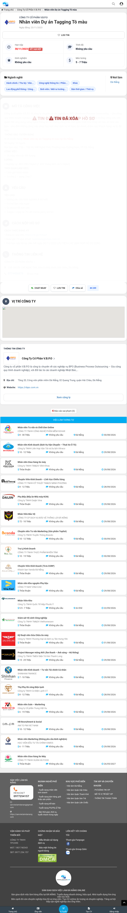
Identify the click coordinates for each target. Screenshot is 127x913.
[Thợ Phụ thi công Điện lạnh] (8, 689)
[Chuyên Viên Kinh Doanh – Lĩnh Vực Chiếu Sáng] (8, 481)
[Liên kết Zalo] (68, 852)
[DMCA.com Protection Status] (47, 858)
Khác (75, 83)
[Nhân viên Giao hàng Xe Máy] (8, 758)
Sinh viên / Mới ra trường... (53, 89)
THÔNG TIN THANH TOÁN (106, 798)
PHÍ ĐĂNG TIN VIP (102, 790)
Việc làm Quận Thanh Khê (78, 794)
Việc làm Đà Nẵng (74, 786)
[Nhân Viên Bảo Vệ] (8, 516)
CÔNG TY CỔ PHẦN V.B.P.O (33, 17)
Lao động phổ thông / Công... (20, 89)
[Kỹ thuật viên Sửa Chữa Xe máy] (8, 639)
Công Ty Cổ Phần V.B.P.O (29, 10)
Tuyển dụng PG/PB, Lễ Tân (50, 808)
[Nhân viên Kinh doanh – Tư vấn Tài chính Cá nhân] (8, 673)
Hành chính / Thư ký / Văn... (20, 83)
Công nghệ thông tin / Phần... (53, 83)
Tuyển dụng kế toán (47, 804)
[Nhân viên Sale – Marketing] (8, 706)
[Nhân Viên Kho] (8, 598)
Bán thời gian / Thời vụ (82, 89)
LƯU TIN (65, 35)
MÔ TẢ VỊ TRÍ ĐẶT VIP (104, 794)
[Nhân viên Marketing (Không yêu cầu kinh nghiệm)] (8, 741)
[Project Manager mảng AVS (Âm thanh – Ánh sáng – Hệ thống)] (8, 654)
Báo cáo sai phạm (64, 411)
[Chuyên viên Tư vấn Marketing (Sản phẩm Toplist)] (8, 533)
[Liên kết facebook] (68, 843)
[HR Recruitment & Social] (8, 724)
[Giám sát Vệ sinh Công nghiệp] (8, 620)
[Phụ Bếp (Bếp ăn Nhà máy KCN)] (8, 496)
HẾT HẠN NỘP (35, 49)
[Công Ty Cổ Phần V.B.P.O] (10, 22)
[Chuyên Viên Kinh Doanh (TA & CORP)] (8, 568)
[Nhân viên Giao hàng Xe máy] (8, 464)
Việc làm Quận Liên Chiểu (77, 803)
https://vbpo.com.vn (28, 387)
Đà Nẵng (114, 82)
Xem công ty (63, 397)
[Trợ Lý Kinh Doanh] (8, 550)
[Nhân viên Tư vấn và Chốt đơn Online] (8, 429)
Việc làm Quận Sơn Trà (76, 798)
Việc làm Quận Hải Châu (77, 790)
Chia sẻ (79, 288)
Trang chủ (8, 10)
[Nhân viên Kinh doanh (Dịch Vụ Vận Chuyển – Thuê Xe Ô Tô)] (8, 447)
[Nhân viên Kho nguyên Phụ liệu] (8, 585)
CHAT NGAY (40, 288)
